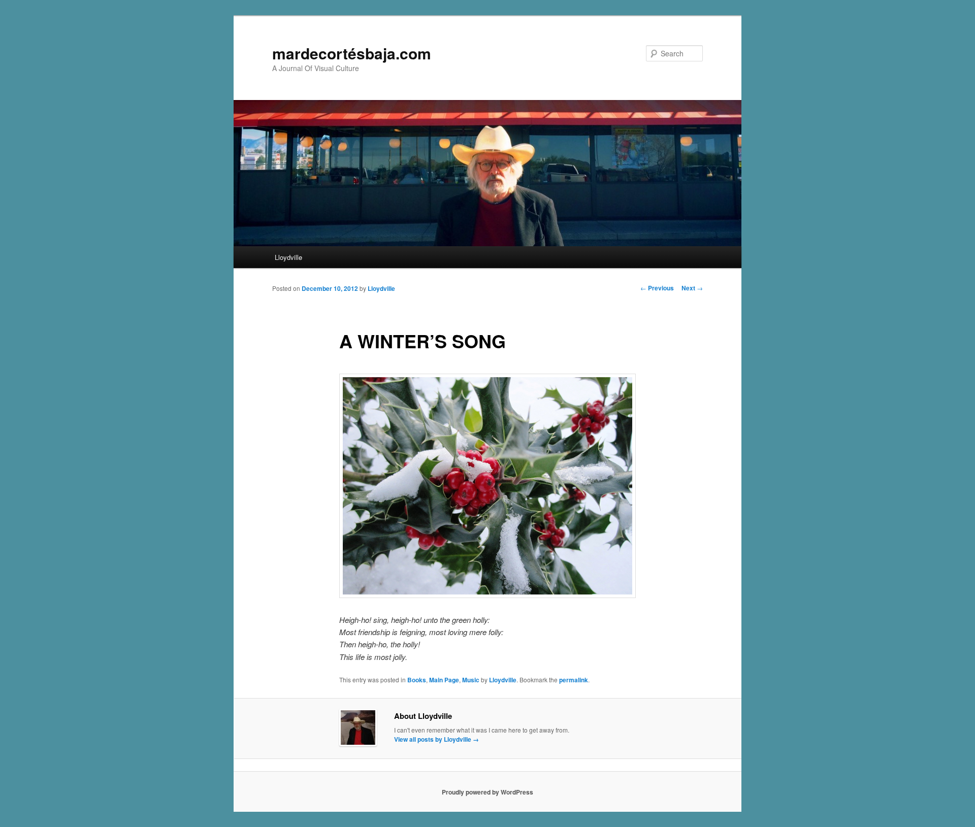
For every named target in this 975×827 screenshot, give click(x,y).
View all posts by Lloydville (436, 739)
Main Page (444, 679)
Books (416, 679)
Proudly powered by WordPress (487, 792)
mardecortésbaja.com (351, 53)
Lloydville (288, 257)
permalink (573, 679)
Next (692, 287)
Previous (657, 287)
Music (470, 679)
